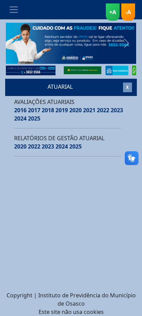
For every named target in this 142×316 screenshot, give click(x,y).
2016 (20, 110)
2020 (75, 110)
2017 (34, 110)
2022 (103, 110)
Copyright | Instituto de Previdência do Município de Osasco (71, 299)
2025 (34, 118)
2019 (61, 110)
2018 (48, 110)
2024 (20, 118)
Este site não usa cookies (71, 312)
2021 (89, 110)
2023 (117, 110)
